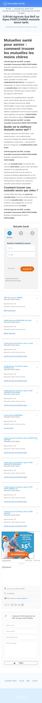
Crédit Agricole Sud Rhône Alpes (15, 356)
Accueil (8, 9)
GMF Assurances (10, 310)
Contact (34, 681)
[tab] (21, 298)
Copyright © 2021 (11, 681)
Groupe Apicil (8, 428)
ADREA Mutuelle (9, 333)
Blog (28, 681)
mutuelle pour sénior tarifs (24, 9)
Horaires (21, 563)
